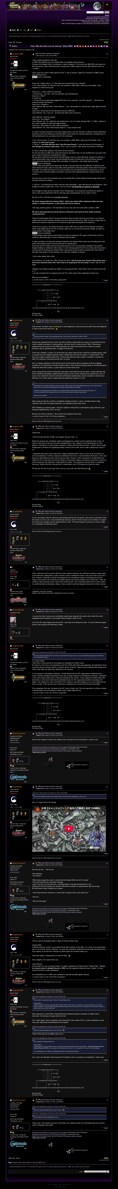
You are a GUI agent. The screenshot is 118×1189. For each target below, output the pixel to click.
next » (107, 39)
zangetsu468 (17, 54)
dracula (34, 1162)
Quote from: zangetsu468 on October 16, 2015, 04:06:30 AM (49, 1113)
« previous (102, 39)
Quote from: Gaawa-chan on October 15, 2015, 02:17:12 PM (49, 652)
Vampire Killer (17, 1162)
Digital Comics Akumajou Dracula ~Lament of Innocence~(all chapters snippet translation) (57, 750)
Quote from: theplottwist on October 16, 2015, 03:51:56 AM (48, 996)
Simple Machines (67, 1184)
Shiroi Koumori (18, 733)
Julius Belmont (27, 1162)
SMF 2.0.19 (51, 1184)
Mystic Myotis (18, 610)
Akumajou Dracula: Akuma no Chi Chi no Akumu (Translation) (49, 748)
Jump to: (81, 1171)
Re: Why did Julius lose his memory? (48, 320)
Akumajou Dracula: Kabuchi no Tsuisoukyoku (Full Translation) (49, 747)
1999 (39, 1162)
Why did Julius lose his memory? (47, 53)
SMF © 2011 (58, 1184)
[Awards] (11, 74)
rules (107, 18)
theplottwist (17, 320)
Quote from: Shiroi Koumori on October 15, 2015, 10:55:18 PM (49, 793)
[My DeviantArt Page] (11, 766)
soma (43, 1162)
